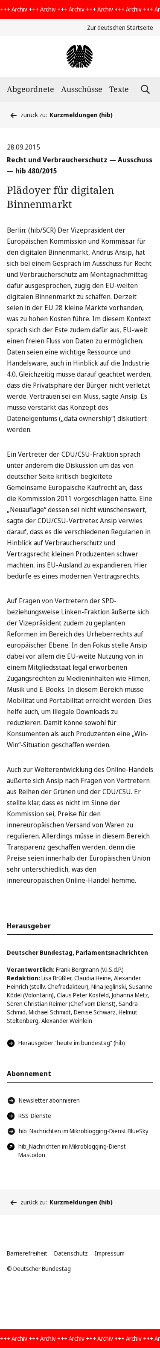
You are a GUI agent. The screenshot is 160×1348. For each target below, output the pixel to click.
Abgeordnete (30, 89)
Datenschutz (71, 1253)
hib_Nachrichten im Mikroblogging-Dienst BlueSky (83, 1131)
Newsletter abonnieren (49, 1100)
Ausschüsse (81, 89)
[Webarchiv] (80, 56)
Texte (119, 89)
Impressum (110, 1253)
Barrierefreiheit (27, 1253)
